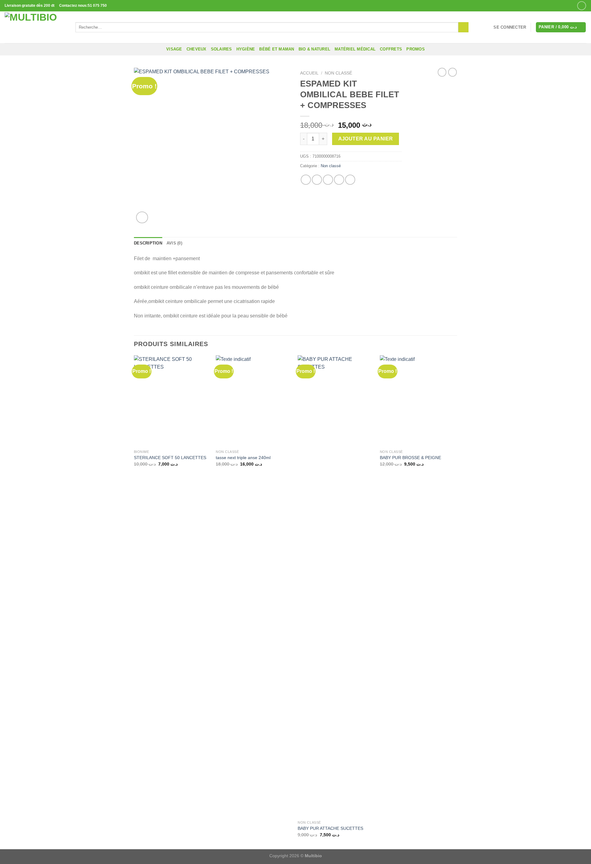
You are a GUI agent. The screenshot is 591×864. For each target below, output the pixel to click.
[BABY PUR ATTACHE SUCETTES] (336, 586)
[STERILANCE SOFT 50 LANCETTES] (172, 400)
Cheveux (197, 49)
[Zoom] (142, 218)
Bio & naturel (314, 49)
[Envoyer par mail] (328, 180)
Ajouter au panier (365, 138)
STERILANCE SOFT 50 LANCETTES (170, 457)
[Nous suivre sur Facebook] (581, 5)
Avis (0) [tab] (174, 243)
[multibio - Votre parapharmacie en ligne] (35, 27)
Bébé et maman (276, 49)
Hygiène (245, 49)
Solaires (221, 49)
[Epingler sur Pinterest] (339, 180)
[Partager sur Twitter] (317, 180)
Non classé (338, 73)
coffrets (391, 49)
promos (415, 49)
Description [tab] (148, 243)
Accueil (309, 73)
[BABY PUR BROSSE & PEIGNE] (418, 400)
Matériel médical (355, 49)
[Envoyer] (463, 27)
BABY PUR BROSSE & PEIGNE (410, 457)
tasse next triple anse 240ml (243, 457)
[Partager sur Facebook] (306, 180)
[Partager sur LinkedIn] (350, 180)
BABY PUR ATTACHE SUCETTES (330, 828)
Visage (174, 49)
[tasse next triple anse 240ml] (254, 400)
